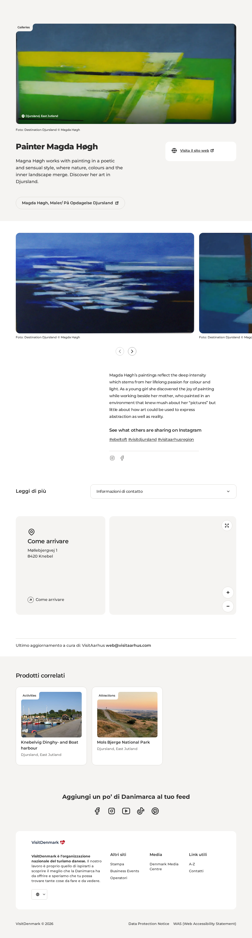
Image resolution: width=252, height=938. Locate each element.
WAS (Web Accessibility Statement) (204, 923)
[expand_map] (226, 525)
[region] (172, 565)
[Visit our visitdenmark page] (126, 811)
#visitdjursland (142, 439)
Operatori (118, 878)
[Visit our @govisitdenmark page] (140, 811)
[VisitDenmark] (48, 842)
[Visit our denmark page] (97, 811)
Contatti (196, 871)
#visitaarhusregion (176, 439)
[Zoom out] (228, 606)
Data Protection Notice (148, 923)
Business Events (124, 871)
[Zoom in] (228, 592)
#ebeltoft (118, 439)
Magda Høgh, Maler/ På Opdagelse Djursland (67, 203)
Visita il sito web (194, 150)
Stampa (117, 864)
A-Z (192, 864)
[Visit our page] (111, 811)
